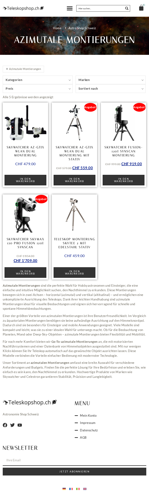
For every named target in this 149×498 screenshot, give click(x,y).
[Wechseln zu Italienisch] (77, 488)
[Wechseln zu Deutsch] (64, 488)
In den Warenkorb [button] (25, 180)
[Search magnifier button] (127, 8)
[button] (70, 8)
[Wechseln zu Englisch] (84, 488)
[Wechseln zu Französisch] (71, 488)
